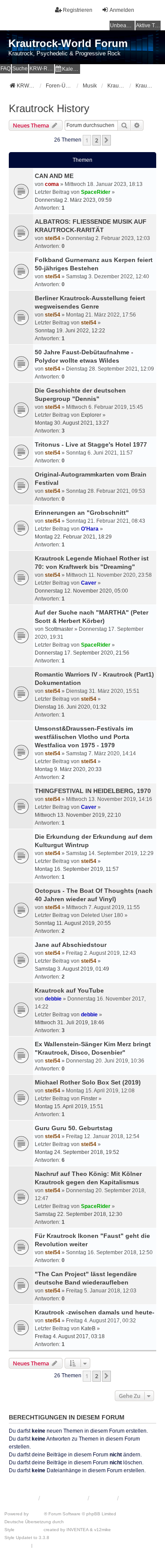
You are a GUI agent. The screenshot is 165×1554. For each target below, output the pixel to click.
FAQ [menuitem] (5, 69)
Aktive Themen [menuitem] (148, 25)
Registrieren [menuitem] (77, 10)
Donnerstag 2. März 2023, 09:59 (73, 200)
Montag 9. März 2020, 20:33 (68, 769)
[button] (106, 140)
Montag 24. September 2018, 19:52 (77, 1152)
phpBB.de (75, 1521)
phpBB (37, 1513)
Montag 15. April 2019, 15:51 (69, 1106)
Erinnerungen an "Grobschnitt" (82, 512)
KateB (88, 1328)
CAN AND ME (54, 175)
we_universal (29, 1529)
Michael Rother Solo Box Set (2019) (88, 1082)
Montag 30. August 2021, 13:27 (72, 423)
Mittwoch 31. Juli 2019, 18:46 (69, 1022)
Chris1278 (61, 1537)
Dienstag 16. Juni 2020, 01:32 (70, 707)
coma (52, 184)
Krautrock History (49, 108)
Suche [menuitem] (20, 69)
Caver (88, 583)
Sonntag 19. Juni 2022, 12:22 (70, 331)
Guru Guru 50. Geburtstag (74, 1128)
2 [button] (96, 140)
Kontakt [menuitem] (103, 1498)
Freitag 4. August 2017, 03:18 (70, 1336)
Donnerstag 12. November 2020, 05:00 (81, 591)
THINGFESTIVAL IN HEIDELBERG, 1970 (93, 790)
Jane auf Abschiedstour (70, 944)
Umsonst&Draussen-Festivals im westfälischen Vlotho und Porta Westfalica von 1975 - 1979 (84, 737)
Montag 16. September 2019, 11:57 (77, 869)
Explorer (91, 415)
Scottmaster (59, 629)
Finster (89, 1098)
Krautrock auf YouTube (69, 990)
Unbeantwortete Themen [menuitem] (122, 25)
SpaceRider (95, 192)
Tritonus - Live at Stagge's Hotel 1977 (91, 444)
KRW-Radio (41, 69)
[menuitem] (67, 69)
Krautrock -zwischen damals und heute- (94, 1312)
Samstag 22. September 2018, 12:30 (78, 1214)
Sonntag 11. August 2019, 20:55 (73, 923)
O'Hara (90, 529)
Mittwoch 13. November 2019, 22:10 (78, 815)
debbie (53, 999)
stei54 (52, 238)
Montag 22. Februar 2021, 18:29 (73, 537)
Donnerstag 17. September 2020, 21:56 (82, 653)
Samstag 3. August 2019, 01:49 (72, 969)
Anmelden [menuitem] (122, 10)
